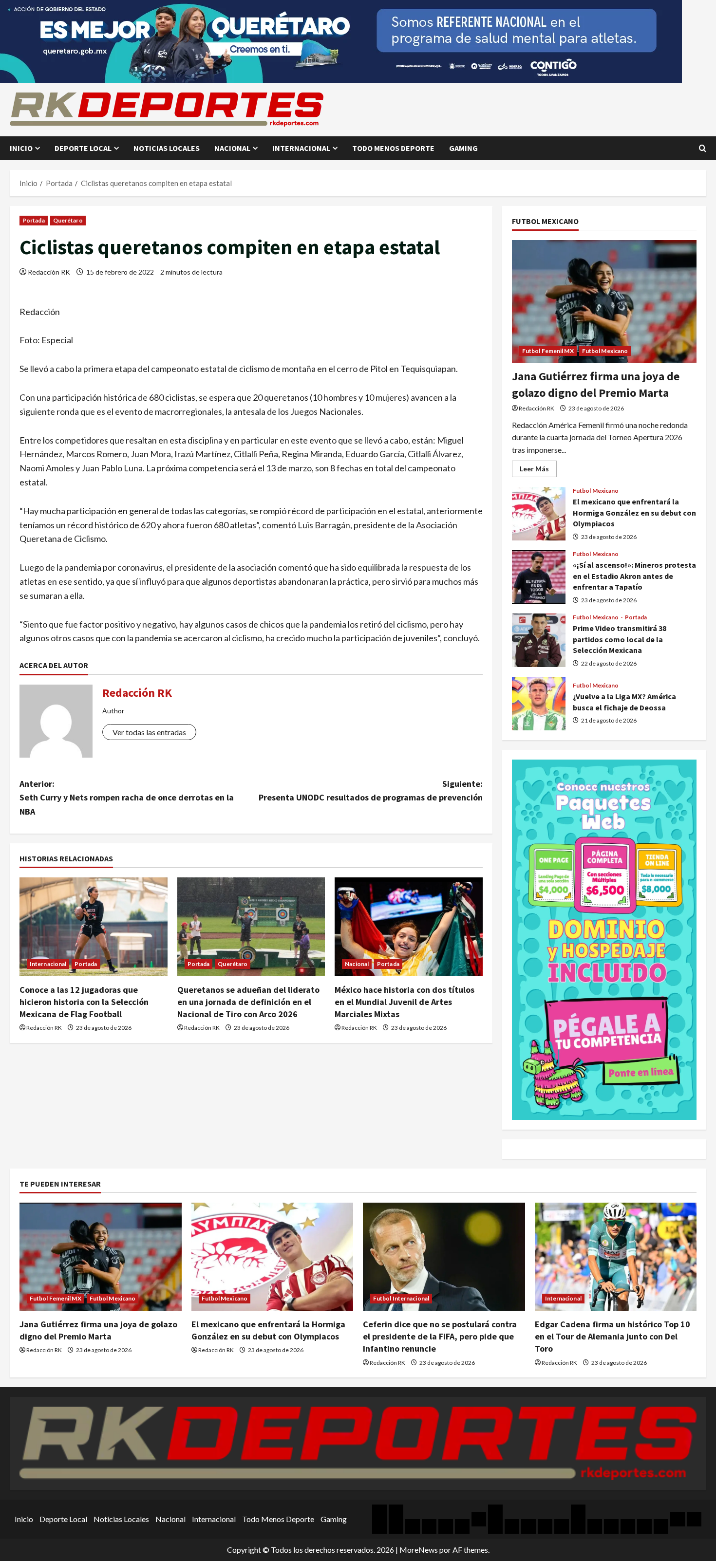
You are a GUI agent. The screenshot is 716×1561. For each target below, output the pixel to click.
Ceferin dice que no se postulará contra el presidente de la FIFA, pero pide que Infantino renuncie (440, 1336)
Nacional (232, 148)
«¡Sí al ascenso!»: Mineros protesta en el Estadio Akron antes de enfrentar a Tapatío (538, 577)
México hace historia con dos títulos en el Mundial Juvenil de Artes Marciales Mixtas (404, 1002)
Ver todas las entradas (149, 732)
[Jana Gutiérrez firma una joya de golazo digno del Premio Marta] (604, 301)
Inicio (21, 148)
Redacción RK (49, 272)
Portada (33, 220)
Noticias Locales (166, 148)
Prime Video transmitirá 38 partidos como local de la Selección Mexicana (538, 640)
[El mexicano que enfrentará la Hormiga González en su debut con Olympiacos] (272, 1257)
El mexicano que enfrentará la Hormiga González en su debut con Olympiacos (538, 513)
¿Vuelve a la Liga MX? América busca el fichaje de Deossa (538, 703)
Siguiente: (371, 790)
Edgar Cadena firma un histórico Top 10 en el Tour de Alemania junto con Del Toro (612, 1336)
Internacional (301, 148)
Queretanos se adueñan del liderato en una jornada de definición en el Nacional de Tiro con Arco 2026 (248, 1002)
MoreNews (418, 1549)
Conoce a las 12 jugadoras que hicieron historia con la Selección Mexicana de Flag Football (84, 1002)
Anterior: (126, 798)
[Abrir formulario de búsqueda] (702, 148)
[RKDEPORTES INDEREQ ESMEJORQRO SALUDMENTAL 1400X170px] (341, 40)
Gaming (463, 148)
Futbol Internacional (401, 1298)
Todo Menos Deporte (393, 148)
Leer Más (538, 470)
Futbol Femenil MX (548, 350)
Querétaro (68, 220)
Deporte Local (83, 148)
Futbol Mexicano (605, 350)
